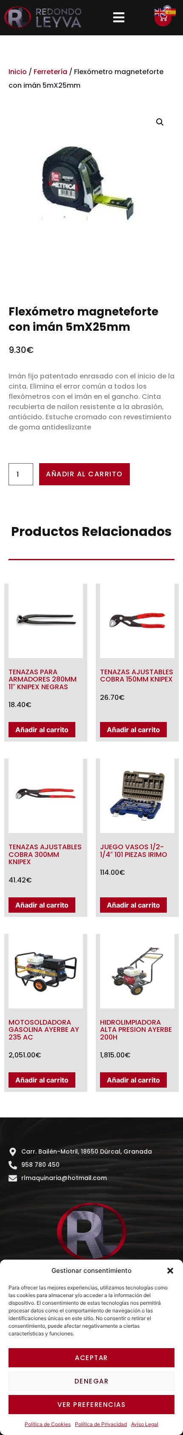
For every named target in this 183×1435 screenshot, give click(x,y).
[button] (170, 1270)
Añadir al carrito (84, 474)
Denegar (91, 1381)
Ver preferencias (91, 1404)
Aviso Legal (144, 1424)
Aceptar (91, 1357)
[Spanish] (171, 11)
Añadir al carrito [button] (42, 729)
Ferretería (50, 72)
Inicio (18, 72)
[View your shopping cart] (163, 17)
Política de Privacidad (101, 1424)
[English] (160, 11)
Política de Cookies (48, 1424)
